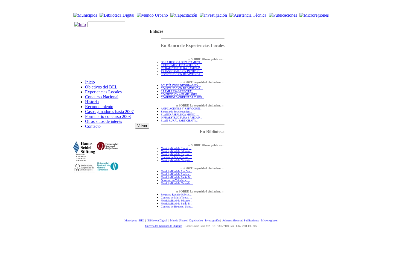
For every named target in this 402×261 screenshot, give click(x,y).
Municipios (130, 220)
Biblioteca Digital (157, 220)
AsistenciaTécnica (232, 220)
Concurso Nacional (101, 96)
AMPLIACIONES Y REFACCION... (181, 108)
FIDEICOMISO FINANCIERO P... (180, 65)
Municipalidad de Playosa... (176, 154)
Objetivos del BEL (101, 87)
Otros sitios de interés (103, 121)
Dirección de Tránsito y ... (175, 180)
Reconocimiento (99, 106)
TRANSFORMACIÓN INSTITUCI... (182, 71)
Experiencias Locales (103, 92)
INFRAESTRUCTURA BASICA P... (181, 68)
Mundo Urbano (178, 220)
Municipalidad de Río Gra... (176, 171)
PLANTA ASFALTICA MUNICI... (180, 114)
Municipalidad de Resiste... (176, 174)
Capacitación (196, 220)
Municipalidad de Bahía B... (176, 177)
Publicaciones (251, 220)
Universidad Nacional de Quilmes (163, 225)
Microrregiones (269, 220)
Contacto (93, 126)
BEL (141, 220)
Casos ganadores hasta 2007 (109, 111)
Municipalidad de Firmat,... (176, 148)
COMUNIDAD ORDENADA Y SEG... (182, 97)
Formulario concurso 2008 (108, 116)
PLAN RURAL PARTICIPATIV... (180, 120)
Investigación (212, 220)
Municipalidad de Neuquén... (177, 160)
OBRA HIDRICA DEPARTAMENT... (181, 62)
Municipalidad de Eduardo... (176, 151)
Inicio (90, 82)
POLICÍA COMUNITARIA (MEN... (181, 85)
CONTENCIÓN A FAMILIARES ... (181, 94)
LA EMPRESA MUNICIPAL (177, 91)
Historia (92, 101)
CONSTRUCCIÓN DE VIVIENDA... (182, 74)
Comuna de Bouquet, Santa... (177, 206)
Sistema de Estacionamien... (176, 111)
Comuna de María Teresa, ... (176, 157)
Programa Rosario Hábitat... (176, 194)
